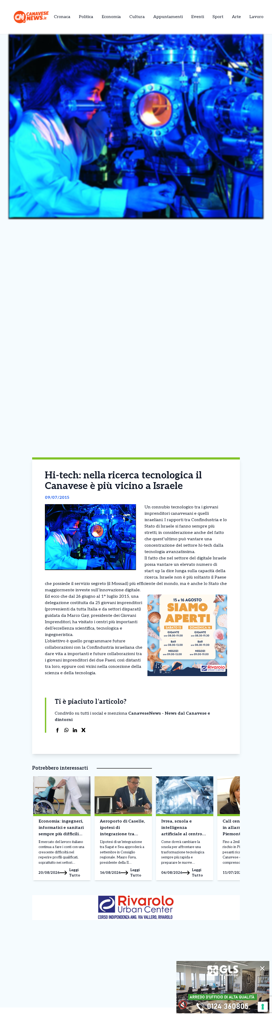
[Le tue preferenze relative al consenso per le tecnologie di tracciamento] (263, 1007)
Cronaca (62, 16)
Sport (217, 16)
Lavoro (256, 16)
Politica (86, 16)
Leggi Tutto (74, 873)
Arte (236, 16)
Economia (111, 16)
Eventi (197, 16)
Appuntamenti (168, 16)
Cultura (137, 16)
